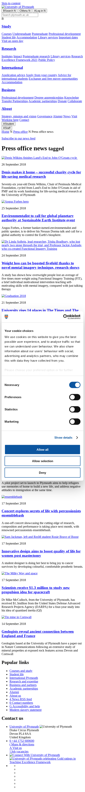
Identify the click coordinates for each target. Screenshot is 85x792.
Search (9, 10)
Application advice (13, 75)
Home (5, 131)
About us (15, 695)
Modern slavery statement (25, 709)
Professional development (65, 34)
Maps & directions (21, 744)
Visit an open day (12, 41)
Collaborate (75, 101)
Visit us (15, 748)
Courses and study (20, 670)
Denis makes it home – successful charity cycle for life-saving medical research (41, 174)
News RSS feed (20, 699)
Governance (44, 116)
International (12, 68)
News (67, 116)
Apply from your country (41, 75)
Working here (10, 120)
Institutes (7, 56)
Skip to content (11, 3)
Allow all (42, 449)
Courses (7, 34)
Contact (24, 120)
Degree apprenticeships (48, 97)
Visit (74, 116)
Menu (25, 10)
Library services (48, 37)
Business (8, 90)
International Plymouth (23, 678)
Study (6, 26)
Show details (63, 437)
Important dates (68, 37)
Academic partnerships (42, 101)
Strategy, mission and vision (19, 116)
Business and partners (23, 685)
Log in (39, 10)
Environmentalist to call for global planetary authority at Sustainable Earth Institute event (38, 218)
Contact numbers (21, 702)
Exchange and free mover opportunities (53, 78)
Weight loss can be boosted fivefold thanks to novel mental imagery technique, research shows (40, 265)
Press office (20, 131)
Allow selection (42, 461)
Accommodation (26, 37)
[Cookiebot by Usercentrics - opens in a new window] (63, 316)
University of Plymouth (24, 726)
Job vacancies (18, 751)
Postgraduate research (36, 56)
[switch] (74, 397)
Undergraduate (21, 34)
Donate (62, 101)
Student (8, 123)
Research (9, 49)
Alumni (57, 116)
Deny (42, 472)
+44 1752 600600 (21, 740)
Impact (17, 56)
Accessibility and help (24, 706)
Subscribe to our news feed (18, 138)
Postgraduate (40, 34)
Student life (9, 37)
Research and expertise (23, 681)
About (7, 109)
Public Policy (46, 60)
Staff (6, 127)
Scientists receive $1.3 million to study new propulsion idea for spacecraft (36, 590)
